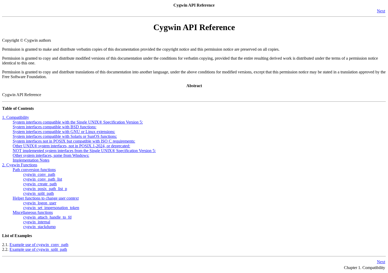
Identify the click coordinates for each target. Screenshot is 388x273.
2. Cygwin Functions (19, 165)
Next (381, 11)
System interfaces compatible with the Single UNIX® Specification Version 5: (78, 122)
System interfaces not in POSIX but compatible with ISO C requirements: (74, 141)
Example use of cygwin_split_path (38, 249)
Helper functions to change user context (46, 198)
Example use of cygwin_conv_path (39, 244)
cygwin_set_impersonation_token (51, 207)
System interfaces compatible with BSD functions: (54, 127)
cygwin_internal (36, 222)
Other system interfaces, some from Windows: (51, 155)
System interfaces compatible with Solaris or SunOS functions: (65, 136)
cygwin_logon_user (39, 203)
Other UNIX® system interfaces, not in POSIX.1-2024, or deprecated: (71, 146)
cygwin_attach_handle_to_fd (47, 217)
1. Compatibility (15, 117)
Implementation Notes (31, 160)
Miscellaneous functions (33, 212)
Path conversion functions (34, 169)
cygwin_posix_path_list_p (45, 188)
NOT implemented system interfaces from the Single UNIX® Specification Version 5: (84, 150)
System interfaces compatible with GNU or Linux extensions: (64, 131)
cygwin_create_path (40, 184)
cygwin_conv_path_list (42, 179)
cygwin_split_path (38, 193)
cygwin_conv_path (39, 174)
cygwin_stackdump (39, 226)
